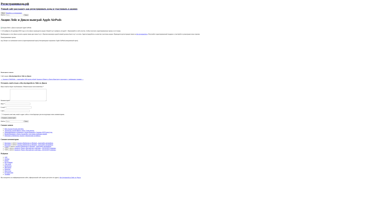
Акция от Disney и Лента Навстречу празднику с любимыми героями (60, 79)
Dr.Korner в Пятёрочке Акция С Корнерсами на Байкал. (23, 135)
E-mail (3, 107)
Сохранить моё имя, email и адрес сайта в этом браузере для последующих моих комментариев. (34, 114)
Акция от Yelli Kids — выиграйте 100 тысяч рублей (18, 79)
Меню (3, 13)
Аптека (7, 159)
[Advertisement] (182, 56)
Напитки (7, 169)
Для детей (8, 164)
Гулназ (7, 146)
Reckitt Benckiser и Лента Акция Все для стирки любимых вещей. (26, 134)
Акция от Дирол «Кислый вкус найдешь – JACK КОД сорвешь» (35, 148)
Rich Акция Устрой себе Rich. (14, 129)
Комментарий (5, 100)
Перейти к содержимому (14, 13)
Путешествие (9, 172)
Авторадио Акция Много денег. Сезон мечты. (19, 130)
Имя (3, 104)
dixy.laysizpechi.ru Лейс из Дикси (70, 177)
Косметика (8, 166)
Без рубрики (9, 162)
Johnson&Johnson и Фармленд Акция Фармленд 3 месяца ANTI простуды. (29, 132)
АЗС (6, 157)
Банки (7, 160)
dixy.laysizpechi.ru (142, 34)
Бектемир (8, 143)
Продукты (8, 171)
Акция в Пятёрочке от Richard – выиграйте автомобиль (35, 143)
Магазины (8, 167)
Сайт (2, 111)
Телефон (7, 174)
